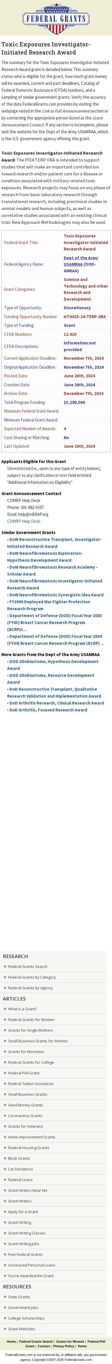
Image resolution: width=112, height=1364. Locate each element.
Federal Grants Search (27, 966)
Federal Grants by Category (32, 977)
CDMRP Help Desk (23, 521)
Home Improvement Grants (31, 1137)
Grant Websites (21, 1328)
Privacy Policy (63, 1346)
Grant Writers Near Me (27, 1190)
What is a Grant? (22, 1008)
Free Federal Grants (25, 1254)
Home (11, 1341)
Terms (82, 1346)
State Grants (19, 1296)
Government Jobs (23, 1307)
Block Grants (19, 1158)
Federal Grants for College (31, 1062)
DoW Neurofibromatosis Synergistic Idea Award (56, 594)
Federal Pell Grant (23, 1073)
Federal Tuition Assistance (31, 1083)
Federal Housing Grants (28, 1147)
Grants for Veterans (25, 1126)
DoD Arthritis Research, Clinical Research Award (56, 703)
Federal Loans (20, 1179)
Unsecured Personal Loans (31, 1265)
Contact (44, 1346)
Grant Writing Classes (27, 1233)
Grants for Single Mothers (30, 1030)
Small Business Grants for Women (38, 1040)
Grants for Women (70, 1341)
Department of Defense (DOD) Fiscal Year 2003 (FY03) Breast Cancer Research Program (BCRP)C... (54, 622)
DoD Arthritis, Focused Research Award (48, 710)
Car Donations (20, 1169)
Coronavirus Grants (25, 1115)
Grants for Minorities (26, 1051)
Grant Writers (20, 1201)
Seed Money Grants (25, 1105)
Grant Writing (19, 1222)
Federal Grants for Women (31, 1019)
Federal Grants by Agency (30, 987)
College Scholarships (26, 1318)
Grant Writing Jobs (23, 1243)
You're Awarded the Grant (30, 1275)
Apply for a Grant (23, 1211)
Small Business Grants (27, 1094)
